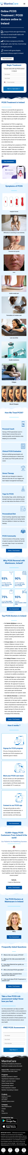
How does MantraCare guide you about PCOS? (13, 965)
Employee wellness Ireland (8, 1101)
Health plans (5, 1097)
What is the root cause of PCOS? (13, 955)
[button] (24, 3)
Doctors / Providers (6, 1096)
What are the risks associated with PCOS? (13, 959)
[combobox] (5, 82)
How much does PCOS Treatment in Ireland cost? (14, 979)
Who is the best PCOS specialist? (14, 970)
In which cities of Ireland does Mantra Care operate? (12, 974)
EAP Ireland (4, 1099)
